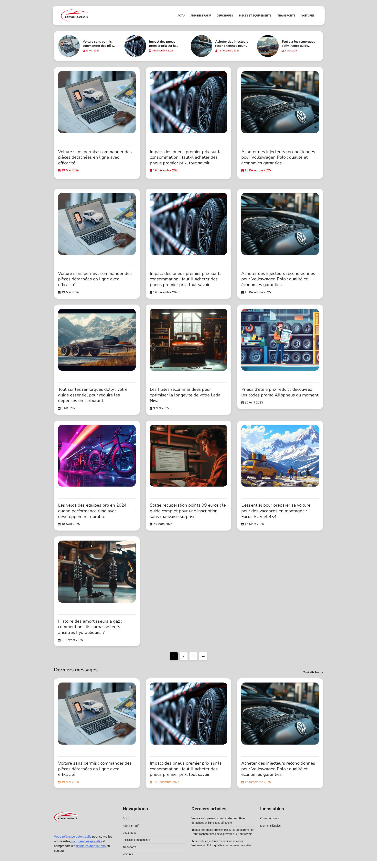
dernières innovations (91, 846)
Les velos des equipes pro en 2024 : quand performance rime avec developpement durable (93, 510)
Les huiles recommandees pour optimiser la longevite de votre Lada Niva (185, 395)
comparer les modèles (86, 841)
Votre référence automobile (72, 836)
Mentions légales (270, 825)
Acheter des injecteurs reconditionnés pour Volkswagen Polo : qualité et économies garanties (278, 157)
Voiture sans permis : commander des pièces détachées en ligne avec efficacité (99, 47)
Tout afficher (311, 672)
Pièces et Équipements (255, 15)
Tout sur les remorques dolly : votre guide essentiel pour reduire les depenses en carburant (92, 395)
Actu (181, 15)
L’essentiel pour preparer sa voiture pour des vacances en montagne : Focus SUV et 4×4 (275, 510)
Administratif (200, 15)
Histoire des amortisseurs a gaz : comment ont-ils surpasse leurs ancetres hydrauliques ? (90, 626)
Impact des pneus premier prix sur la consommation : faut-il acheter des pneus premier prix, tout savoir (186, 157)
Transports (286, 15)
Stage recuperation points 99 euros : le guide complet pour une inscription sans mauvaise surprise (188, 510)
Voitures (308, 15)
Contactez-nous (270, 818)
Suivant (203, 656)
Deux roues (225, 15)
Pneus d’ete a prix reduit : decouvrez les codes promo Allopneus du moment (279, 392)
